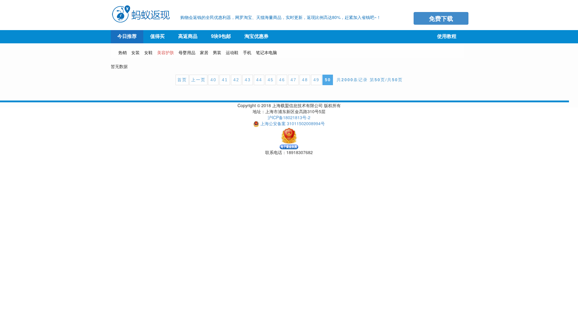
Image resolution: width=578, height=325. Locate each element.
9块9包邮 (221, 36)
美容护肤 (165, 52)
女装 (135, 52)
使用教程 (446, 36)
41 (225, 79)
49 (316, 79)
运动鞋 (232, 52)
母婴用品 (187, 52)
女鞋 (148, 52)
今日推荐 (127, 36)
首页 (182, 79)
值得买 (157, 36)
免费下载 (441, 18)
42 (236, 79)
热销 (122, 52)
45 (271, 79)
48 (305, 79)
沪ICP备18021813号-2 (289, 117)
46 (282, 79)
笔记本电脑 (266, 52)
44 (259, 79)
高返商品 (187, 36)
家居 (204, 52)
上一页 (198, 79)
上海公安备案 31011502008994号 (292, 123)
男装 (217, 52)
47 (294, 79)
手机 (247, 52)
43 (248, 79)
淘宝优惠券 (256, 36)
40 (213, 79)
